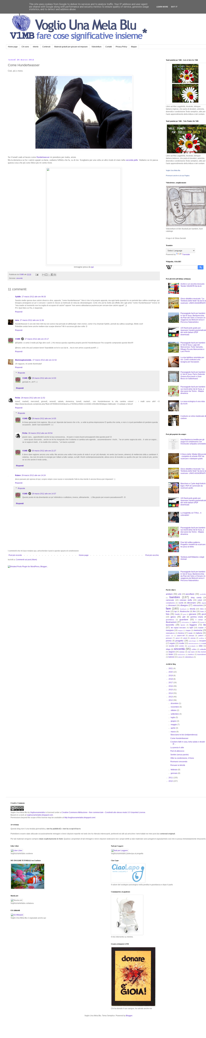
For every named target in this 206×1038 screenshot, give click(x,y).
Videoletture (96, 47)
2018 (171, 679)
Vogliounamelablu (37, 812)
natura (199, 633)
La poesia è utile (177, 747)
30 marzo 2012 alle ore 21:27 (44, 451)
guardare (183, 619)
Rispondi (18, 312)
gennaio (174, 773)
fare (168, 608)
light (191, 628)
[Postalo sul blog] (46, 274)
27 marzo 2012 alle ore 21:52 (45, 360)
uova (180, 657)
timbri (171, 654)
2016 (171, 686)
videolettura (189, 657)
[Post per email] (37, 274)
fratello (177, 614)
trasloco (191, 654)
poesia (193, 638)
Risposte (21, 373)
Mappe (134, 47)
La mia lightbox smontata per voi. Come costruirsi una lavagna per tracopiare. (192, 359)
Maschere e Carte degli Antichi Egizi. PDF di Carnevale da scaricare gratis (193, 485)
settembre (175, 714)
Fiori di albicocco (177, 751)
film (194, 611)
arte (179, 594)
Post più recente (15, 555)
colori (200, 600)
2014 (171, 693)
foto (168, 614)
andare (169, 594)
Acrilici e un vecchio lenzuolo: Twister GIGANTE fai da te (193, 285)
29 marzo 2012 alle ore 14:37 (44, 494)
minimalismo (170, 633)
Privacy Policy (121, 47)
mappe (188, 630)
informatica (185, 622)
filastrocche (184, 611)
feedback (183, 609)
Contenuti (46, 47)
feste (168, 611)
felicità (192, 609)
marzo (173, 732)
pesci (178, 638)
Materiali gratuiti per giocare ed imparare (71, 47)
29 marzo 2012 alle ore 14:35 (44, 418)
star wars (191, 652)
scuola (171, 646)
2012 (171, 700)
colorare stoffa (186, 600)
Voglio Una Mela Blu (173, 170)
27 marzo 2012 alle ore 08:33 (34, 297)
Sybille (18, 297)
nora (17, 320)
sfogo (168, 649)
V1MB (17, 339)
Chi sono (25, 47)
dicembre (175, 703)
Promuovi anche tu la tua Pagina (177, 175)
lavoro (183, 625)
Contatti (108, 47)
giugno (174, 721)
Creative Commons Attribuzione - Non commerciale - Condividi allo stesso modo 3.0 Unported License (103, 812)
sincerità (19, 278)
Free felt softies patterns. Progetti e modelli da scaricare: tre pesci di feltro (193, 544)
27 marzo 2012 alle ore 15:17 (37, 339)
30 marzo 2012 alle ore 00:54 (40, 433)
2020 (171, 672)
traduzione (181, 654)
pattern (200, 635)
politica (201, 638)
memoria (198, 630)
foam (202, 611)
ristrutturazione (193, 643)
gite (183, 617)
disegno (184, 605)
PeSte (17, 398)
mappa (180, 630)
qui (92, 267)
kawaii (202, 622)
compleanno (170, 603)
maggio (174, 725)
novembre (175, 707)
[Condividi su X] (49, 274)
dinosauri (172, 605)
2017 (171, 682)
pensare (169, 638)
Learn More (162, 7)
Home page (13, 47)
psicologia (192, 641)
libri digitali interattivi (178, 628)
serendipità (191, 646)
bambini (175, 597)
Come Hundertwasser (179, 738)
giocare (192, 614)
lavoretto (170, 625)
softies (194, 649)
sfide (201, 646)
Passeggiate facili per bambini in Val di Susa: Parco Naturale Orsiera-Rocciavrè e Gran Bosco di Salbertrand (193, 375)
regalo (172, 643)
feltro (202, 609)
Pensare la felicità (177, 765)
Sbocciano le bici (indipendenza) (183, 735)
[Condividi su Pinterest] (54, 274)
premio (169, 641)
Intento (35, 47)
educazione (198, 605)
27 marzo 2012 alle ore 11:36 (32, 320)
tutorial (171, 657)
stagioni (171, 652)
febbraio (174, 770)
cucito (181, 603)
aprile (173, 728)
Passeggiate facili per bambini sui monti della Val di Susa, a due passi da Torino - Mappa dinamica (193, 390)
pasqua (191, 635)
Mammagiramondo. (23, 360)
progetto (179, 640)
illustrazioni (171, 622)
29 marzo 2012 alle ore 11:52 (33, 398)
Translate (186, 254)
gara (184, 614)
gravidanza (170, 620)
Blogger (129, 1016)
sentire (181, 646)
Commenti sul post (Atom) (26, 560)
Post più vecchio (152, 555)
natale (190, 633)
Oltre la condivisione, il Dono (182, 758)
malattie (201, 628)
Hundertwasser (43, 157)
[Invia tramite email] (43, 274)
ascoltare (190, 594)
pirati (185, 638)
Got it (174, 7)
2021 (171, 668)
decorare (191, 602)
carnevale (170, 600)
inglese (194, 622)
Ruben (18, 475)
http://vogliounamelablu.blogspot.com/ (79, 817)
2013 (171, 697)
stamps (182, 652)
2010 (171, 781)
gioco (173, 617)
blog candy (196, 597)
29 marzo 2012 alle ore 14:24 (34, 475)
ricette (181, 643)
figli (175, 611)
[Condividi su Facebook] (52, 274)
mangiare (170, 630)
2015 (171, 690)
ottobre (174, 710)
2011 (171, 778)
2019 (171, 676)
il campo (199, 620)
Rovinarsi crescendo (178, 762)
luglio (173, 717)
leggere (193, 625)
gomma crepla (196, 617)
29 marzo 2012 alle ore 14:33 (44, 378)
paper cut (169, 635)
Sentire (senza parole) (179, 755)
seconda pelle (132, 160)
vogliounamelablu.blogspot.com (40, 815)
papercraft (181, 635)
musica (181, 633)
